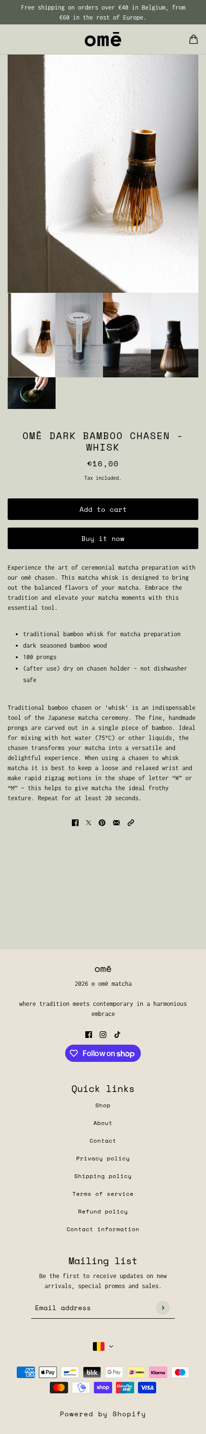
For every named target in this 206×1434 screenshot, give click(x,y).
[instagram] (103, 1034)
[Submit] (162, 1307)
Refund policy (103, 1211)
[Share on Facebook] (75, 822)
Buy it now (103, 538)
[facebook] (88, 1034)
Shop (103, 1105)
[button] (131, 822)
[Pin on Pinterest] (102, 822)
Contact (103, 1140)
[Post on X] (88, 822)
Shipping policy (103, 1176)
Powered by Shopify (103, 1414)
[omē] (103, 39)
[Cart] (193, 39)
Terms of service (103, 1194)
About (103, 1123)
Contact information (103, 1229)
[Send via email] (116, 822)
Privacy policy (103, 1158)
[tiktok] (117, 1034)
